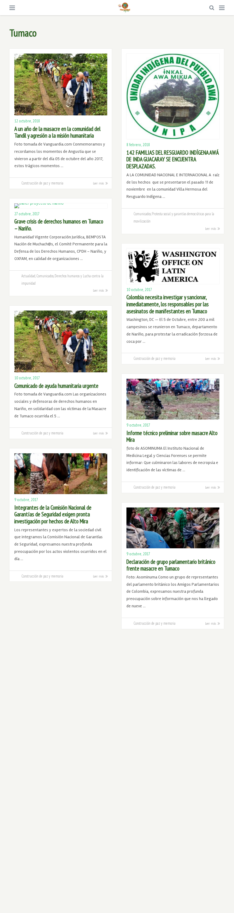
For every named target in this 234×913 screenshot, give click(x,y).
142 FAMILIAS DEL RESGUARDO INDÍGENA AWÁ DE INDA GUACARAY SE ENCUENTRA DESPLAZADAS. (172, 159)
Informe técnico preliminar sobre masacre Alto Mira (172, 436)
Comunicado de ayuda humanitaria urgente (56, 385)
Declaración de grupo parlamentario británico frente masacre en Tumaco (170, 565)
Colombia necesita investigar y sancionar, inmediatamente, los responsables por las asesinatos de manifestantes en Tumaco (167, 303)
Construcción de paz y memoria (42, 183)
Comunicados (142, 213)
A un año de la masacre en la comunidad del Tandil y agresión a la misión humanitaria (57, 132)
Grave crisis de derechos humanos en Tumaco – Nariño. (58, 225)
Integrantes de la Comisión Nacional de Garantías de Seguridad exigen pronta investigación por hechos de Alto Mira (52, 514)
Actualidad (28, 275)
